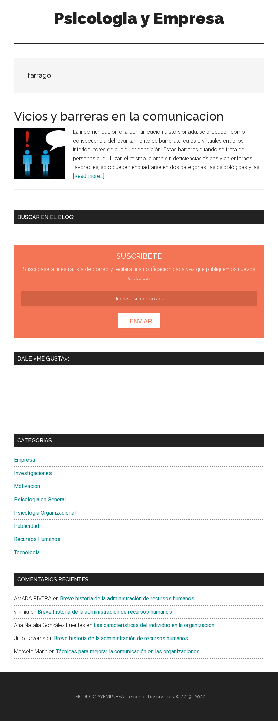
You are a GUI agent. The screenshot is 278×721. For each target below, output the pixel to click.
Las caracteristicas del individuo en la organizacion (154, 625)
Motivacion (27, 486)
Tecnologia (27, 552)
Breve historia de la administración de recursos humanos (127, 598)
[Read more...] (88, 176)
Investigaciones (33, 473)
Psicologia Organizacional (45, 513)
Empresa (24, 460)
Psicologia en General (40, 499)
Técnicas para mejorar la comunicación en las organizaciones (128, 651)
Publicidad (26, 526)
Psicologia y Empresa (139, 18)
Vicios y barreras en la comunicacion (119, 116)
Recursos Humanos (37, 539)
